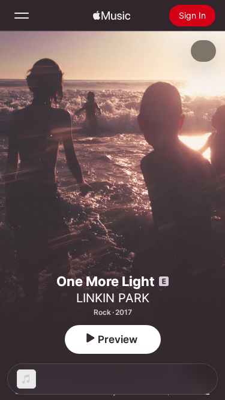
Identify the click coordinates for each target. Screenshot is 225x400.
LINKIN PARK (112, 298)
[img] (111, 15)
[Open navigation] (21, 15)
